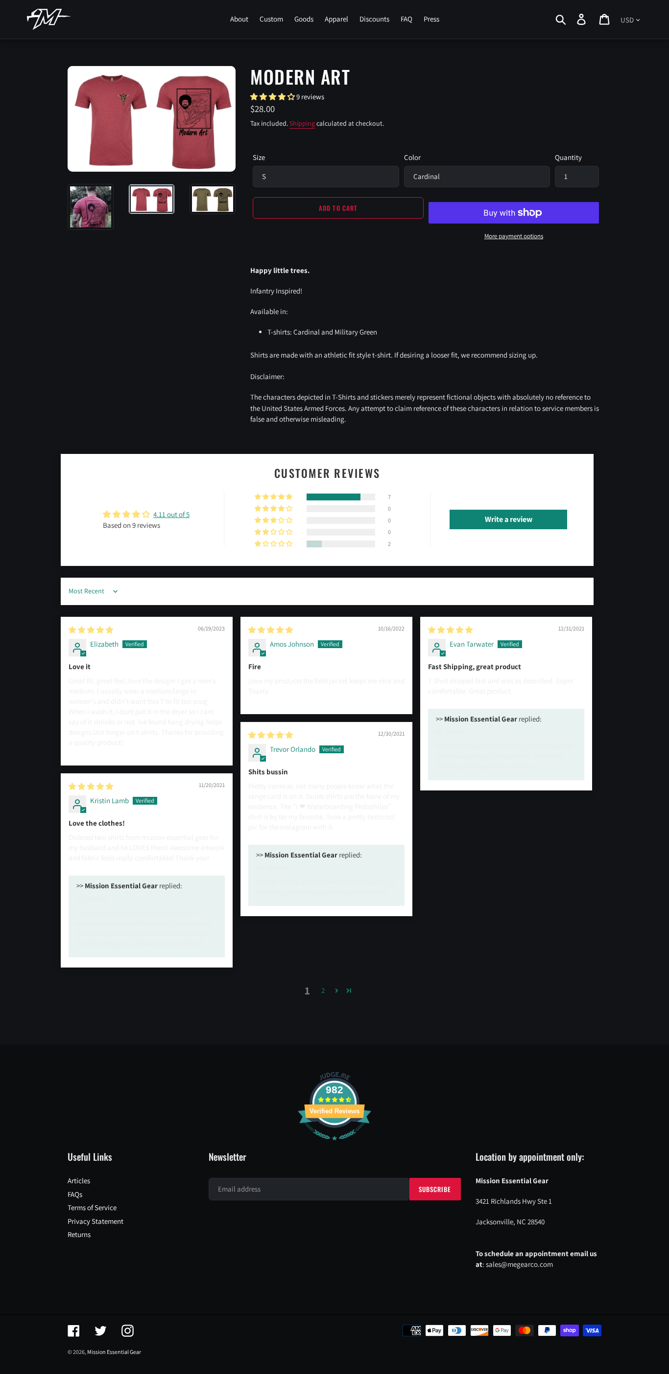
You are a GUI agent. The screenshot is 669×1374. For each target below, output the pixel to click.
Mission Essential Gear (114, 1351)
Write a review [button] (508, 519)
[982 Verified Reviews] (334, 1145)
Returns (79, 1234)
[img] (91, 629)
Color (412, 157)
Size (259, 157)
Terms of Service (92, 1207)
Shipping (302, 123)
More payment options (513, 236)
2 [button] (323, 990)
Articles (79, 1180)
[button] (273, 96)
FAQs (75, 1194)
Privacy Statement (95, 1221)
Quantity (568, 157)
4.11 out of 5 (171, 514)
